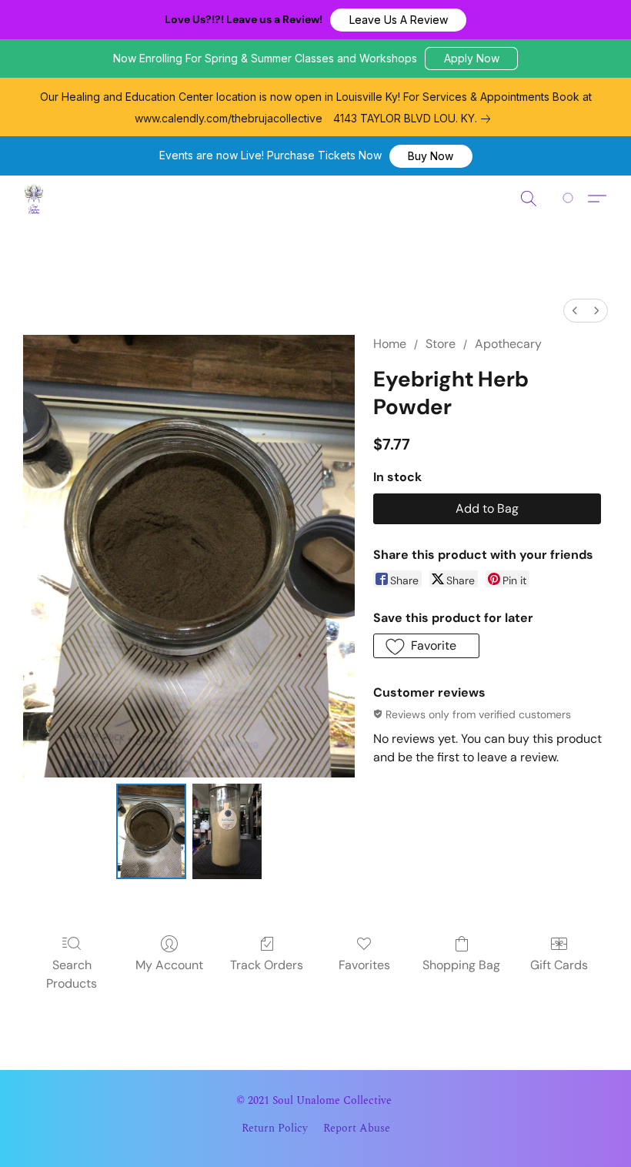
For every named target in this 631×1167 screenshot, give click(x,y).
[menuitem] (575, 310)
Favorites (364, 965)
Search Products (71, 974)
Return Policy (275, 1128)
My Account (169, 965)
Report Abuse (356, 1128)
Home (389, 344)
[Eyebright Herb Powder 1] (227, 831)
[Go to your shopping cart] (570, 198)
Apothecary (508, 344)
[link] (414, 118)
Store (441, 344)
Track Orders (266, 965)
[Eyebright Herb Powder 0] (151, 831)
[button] (398, 20)
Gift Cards (559, 965)
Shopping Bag (461, 965)
